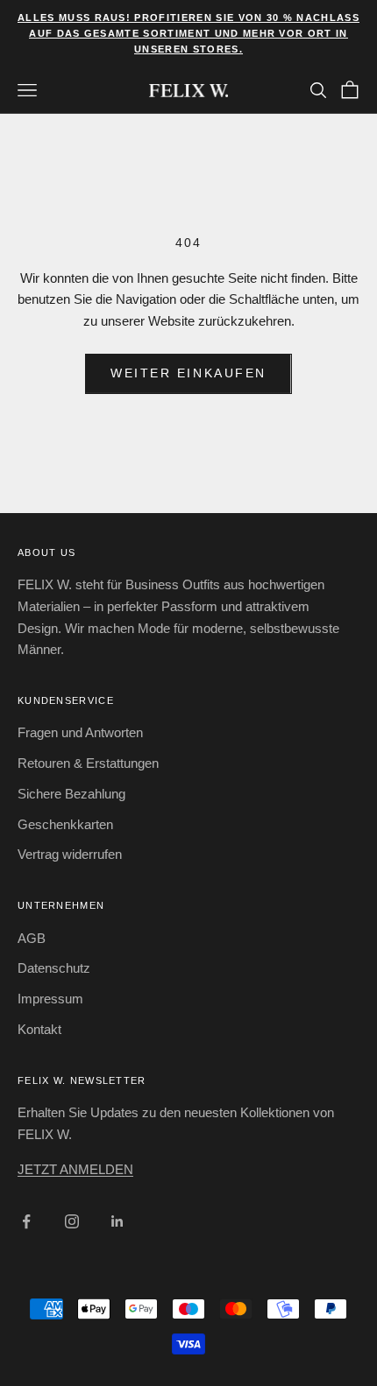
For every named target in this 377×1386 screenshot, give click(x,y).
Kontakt (39, 1029)
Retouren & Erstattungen (88, 763)
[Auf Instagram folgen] (72, 1221)
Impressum (50, 998)
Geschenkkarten (65, 824)
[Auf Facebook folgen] (26, 1221)
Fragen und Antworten (80, 732)
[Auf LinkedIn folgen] (117, 1221)
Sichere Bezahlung (71, 793)
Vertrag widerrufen (70, 854)
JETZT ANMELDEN (75, 1169)
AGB (32, 938)
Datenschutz (54, 967)
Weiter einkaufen (188, 373)
